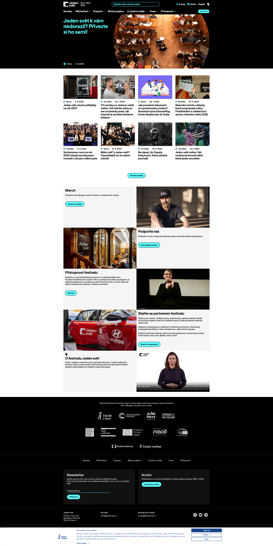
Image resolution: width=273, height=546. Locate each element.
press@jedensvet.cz (147, 516)
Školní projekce (116, 11)
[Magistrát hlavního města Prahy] (89, 432)
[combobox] (136, 4)
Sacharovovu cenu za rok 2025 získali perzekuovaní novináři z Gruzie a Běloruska (80, 155)
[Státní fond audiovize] (108, 432)
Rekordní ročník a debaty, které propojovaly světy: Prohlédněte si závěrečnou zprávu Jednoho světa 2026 (191, 110)
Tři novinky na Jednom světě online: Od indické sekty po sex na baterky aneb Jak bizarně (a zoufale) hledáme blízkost (117, 111)
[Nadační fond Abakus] (151, 415)
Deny (206, 539)
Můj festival (82, 11)
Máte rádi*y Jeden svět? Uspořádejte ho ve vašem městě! (115, 155)
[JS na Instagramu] (207, 515)
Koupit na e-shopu (75, 204)
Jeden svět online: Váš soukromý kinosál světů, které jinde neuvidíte (189, 155)
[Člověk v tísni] (105, 416)
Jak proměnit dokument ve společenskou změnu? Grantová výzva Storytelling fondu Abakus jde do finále (154, 110)
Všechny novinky (136, 175)
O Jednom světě (135, 11)
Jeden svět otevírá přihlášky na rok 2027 (79, 107)
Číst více (71, 293)
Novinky (67, 11)
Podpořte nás (204, 11)
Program (98, 11)
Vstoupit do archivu (151, 484)
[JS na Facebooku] (196, 515)
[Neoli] (159, 432)
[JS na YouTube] (201, 515)
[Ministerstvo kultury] (129, 416)
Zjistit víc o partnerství (149, 344)
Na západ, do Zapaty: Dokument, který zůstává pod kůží (152, 155)
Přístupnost (167, 11)
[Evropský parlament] (182, 432)
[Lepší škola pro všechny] (168, 416)
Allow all (206, 530)
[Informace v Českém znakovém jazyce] (208, 4)
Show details (81, 543)
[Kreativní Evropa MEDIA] (132, 432)
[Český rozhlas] (150, 446)
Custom (205, 535)
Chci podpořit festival (149, 245)
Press (153, 11)
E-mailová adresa (74, 488)
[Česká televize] (122, 446)
